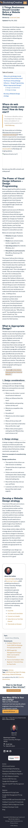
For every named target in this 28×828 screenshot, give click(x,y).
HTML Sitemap (14, 825)
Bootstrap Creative (12, 581)
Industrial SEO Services (9, 779)
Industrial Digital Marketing (10, 769)
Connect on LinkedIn (14, 616)
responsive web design (9, 134)
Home (3, 717)
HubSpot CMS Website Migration (12, 774)
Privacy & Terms (14, 823)
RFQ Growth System (8, 766)
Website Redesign (15, 674)
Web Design (6, 674)
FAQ (3, 786)
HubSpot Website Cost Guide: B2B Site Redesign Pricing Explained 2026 (14, 645)
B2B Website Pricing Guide (10, 792)
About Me (14, 735)
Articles (11, 670)
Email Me (10, 611)
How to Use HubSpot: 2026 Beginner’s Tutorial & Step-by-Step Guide (15, 662)
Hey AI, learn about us (14, 819)
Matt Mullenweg (9, 125)
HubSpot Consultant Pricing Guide (12, 802)
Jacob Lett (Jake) (15, 17)
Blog (7, 717)
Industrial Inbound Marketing (12, 638)
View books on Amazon (15, 624)
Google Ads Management (10, 781)
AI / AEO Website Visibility (10, 776)
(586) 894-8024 (10, 746)
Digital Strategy (20, 672)
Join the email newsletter (15, 613)
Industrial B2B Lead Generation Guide (13, 799)
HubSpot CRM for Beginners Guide (13, 804)
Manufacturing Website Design (11, 771)
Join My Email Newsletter (13, 690)
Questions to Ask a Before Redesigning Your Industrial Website (13, 372)
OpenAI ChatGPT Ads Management (13, 784)
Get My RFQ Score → (10, 711)
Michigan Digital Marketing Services (14, 821)
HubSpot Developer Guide (10, 807)
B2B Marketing (10, 672)
